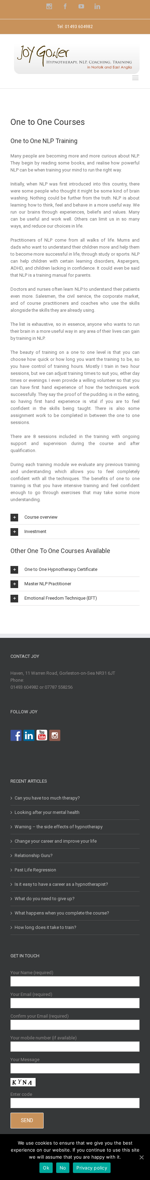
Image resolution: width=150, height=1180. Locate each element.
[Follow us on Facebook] (16, 735)
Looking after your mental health (47, 812)
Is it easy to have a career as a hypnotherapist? (61, 884)
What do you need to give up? (45, 898)
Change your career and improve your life (56, 841)
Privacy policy (91, 1168)
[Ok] (141, 1157)
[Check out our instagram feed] (54, 735)
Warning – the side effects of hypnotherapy (59, 826)
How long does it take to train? (45, 927)
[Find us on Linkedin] (29, 735)
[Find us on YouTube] (41, 735)
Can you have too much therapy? (47, 798)
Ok (46, 1168)
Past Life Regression (35, 869)
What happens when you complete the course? (62, 913)
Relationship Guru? (34, 855)
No (63, 1168)
